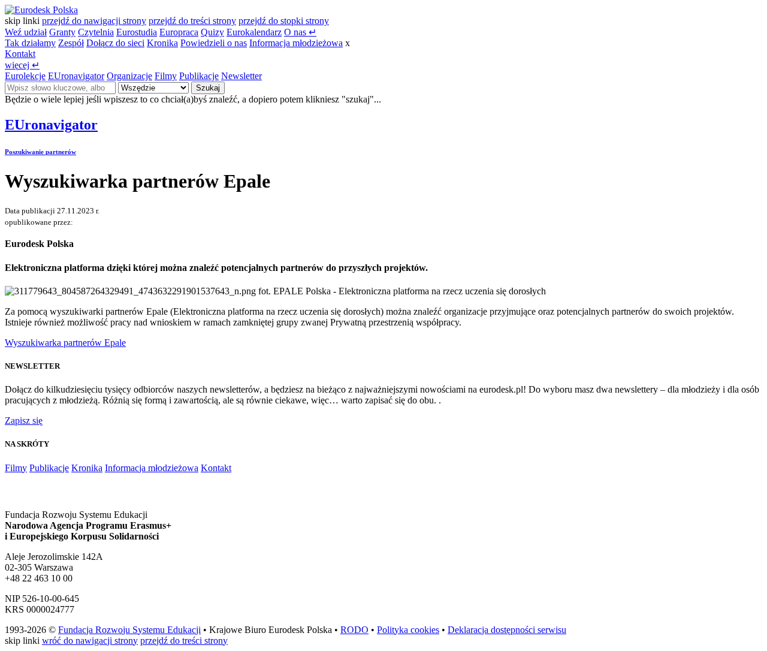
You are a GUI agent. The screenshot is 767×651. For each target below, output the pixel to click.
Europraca (178, 32)
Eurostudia (136, 32)
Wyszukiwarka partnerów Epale (65, 342)
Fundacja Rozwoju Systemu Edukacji (129, 630)
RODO (354, 630)
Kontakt (20, 54)
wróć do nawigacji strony (90, 640)
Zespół (71, 43)
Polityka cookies (408, 630)
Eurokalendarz (254, 32)
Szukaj (208, 87)
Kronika (162, 43)
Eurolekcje (25, 76)
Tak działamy (30, 43)
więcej (22, 65)
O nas (300, 32)
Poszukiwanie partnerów (40, 151)
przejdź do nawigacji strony (94, 21)
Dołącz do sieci (115, 43)
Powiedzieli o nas (213, 43)
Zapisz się (24, 420)
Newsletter (241, 76)
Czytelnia (96, 32)
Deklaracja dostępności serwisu (507, 630)
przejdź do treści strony (192, 21)
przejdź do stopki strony (283, 21)
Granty (62, 32)
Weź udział (26, 32)
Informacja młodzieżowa (296, 43)
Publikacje (199, 76)
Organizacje (129, 76)
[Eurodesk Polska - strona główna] (41, 10)
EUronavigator (76, 76)
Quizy (212, 32)
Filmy (166, 76)
